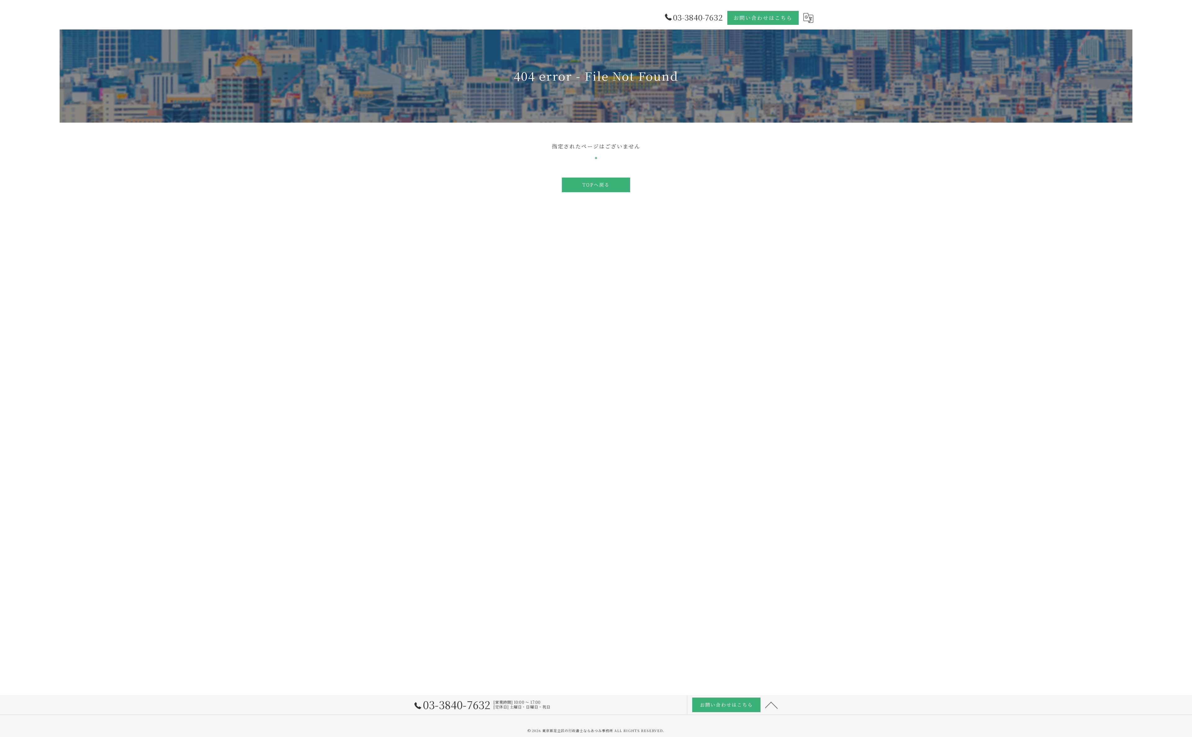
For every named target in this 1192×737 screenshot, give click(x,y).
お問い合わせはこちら (763, 17)
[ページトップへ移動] (771, 705)
